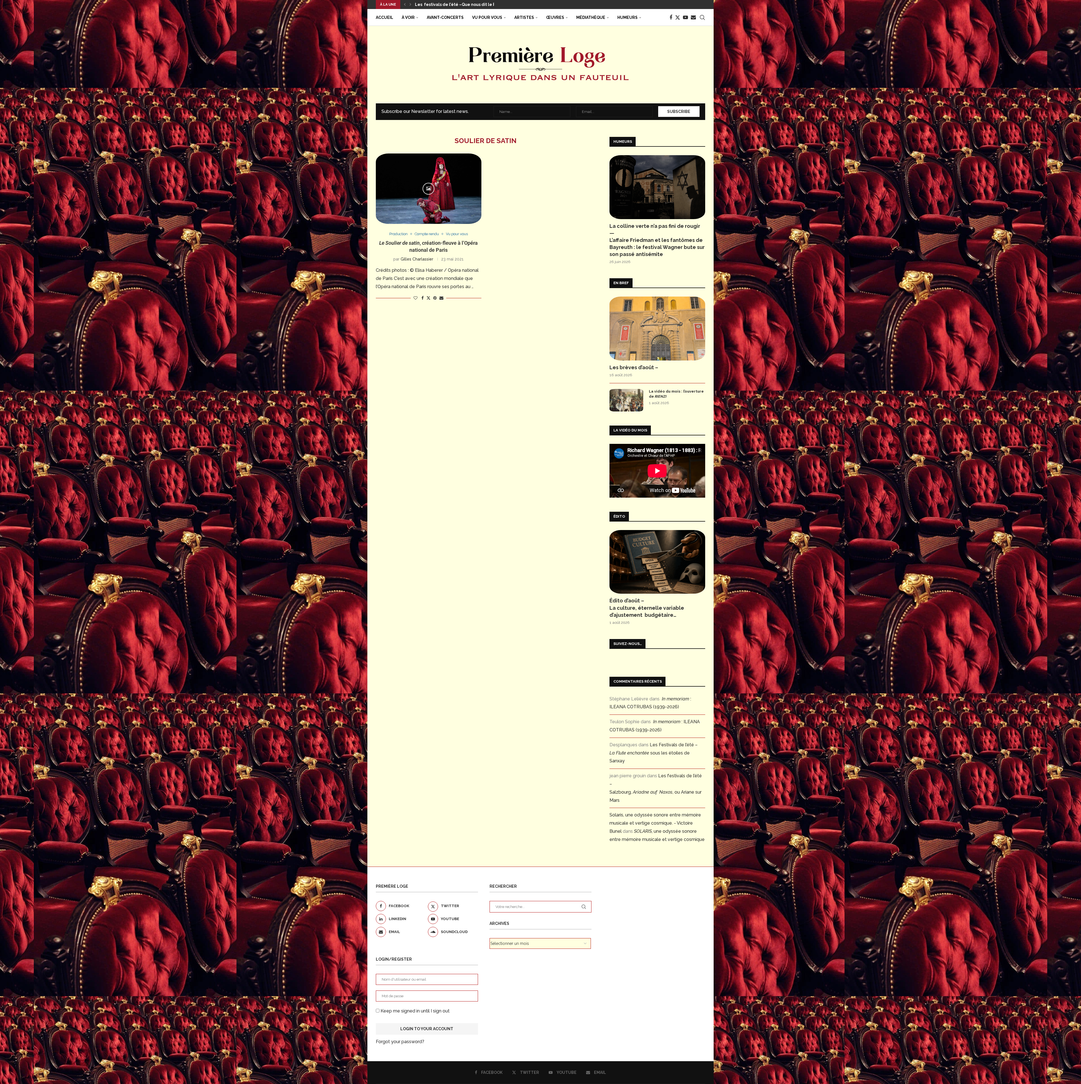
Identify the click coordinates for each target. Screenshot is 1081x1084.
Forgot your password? (400, 1041)
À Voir (408, 17)
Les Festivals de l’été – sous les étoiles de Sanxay (653, 753)
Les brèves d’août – (633, 367)
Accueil (384, 17)
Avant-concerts (445, 17)
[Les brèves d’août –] (657, 328)
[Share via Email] (441, 298)
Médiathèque (590, 17)
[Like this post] (415, 298)
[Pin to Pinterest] (435, 298)
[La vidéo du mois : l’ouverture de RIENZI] (626, 400)
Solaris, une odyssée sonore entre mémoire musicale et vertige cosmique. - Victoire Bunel (655, 823)
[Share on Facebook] (422, 298)
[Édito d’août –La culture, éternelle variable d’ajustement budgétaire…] (657, 562)
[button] (405, 4)
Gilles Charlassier (417, 259)
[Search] (702, 17)
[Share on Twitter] (428, 297)
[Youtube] (685, 17)
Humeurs (627, 17)
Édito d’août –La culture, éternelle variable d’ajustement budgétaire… (646, 608)
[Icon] (428, 189)
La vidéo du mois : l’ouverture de (676, 394)
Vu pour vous (487, 17)
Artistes (524, 17)
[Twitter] (677, 17)
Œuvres (555, 17)
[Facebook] (670, 17)
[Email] (693, 17)
